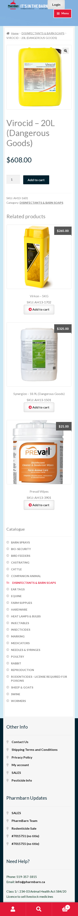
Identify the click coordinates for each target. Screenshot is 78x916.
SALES (16, 772)
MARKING (18, 636)
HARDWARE (19, 609)
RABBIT (16, 663)
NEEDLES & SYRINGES (25, 650)
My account (20, 765)
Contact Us (20, 742)
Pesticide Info (22, 780)
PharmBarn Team (24, 820)
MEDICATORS (20, 643)
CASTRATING (20, 562)
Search (39, 909)
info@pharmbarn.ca (30, 882)
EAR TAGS (18, 589)
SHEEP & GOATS (22, 687)
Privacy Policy (22, 757)
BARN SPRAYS (20, 542)
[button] (65, 51)
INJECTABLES (20, 623)
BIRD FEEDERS (20, 555)
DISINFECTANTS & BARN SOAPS (43, 33)
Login (56, 4)
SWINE (15, 694)
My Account (13, 909)
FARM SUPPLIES (21, 602)
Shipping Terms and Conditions (35, 749)
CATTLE (16, 569)
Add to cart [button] (40, 309)
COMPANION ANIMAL (26, 576)
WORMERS (18, 701)
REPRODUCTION (22, 670)
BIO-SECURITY (21, 549)
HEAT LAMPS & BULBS (26, 616)
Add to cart (36, 180)
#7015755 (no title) (25, 844)
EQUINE (16, 596)
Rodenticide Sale (24, 828)
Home (15, 33)
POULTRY (17, 656)
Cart (60, 906)
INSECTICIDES (20, 629)
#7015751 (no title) (25, 836)
